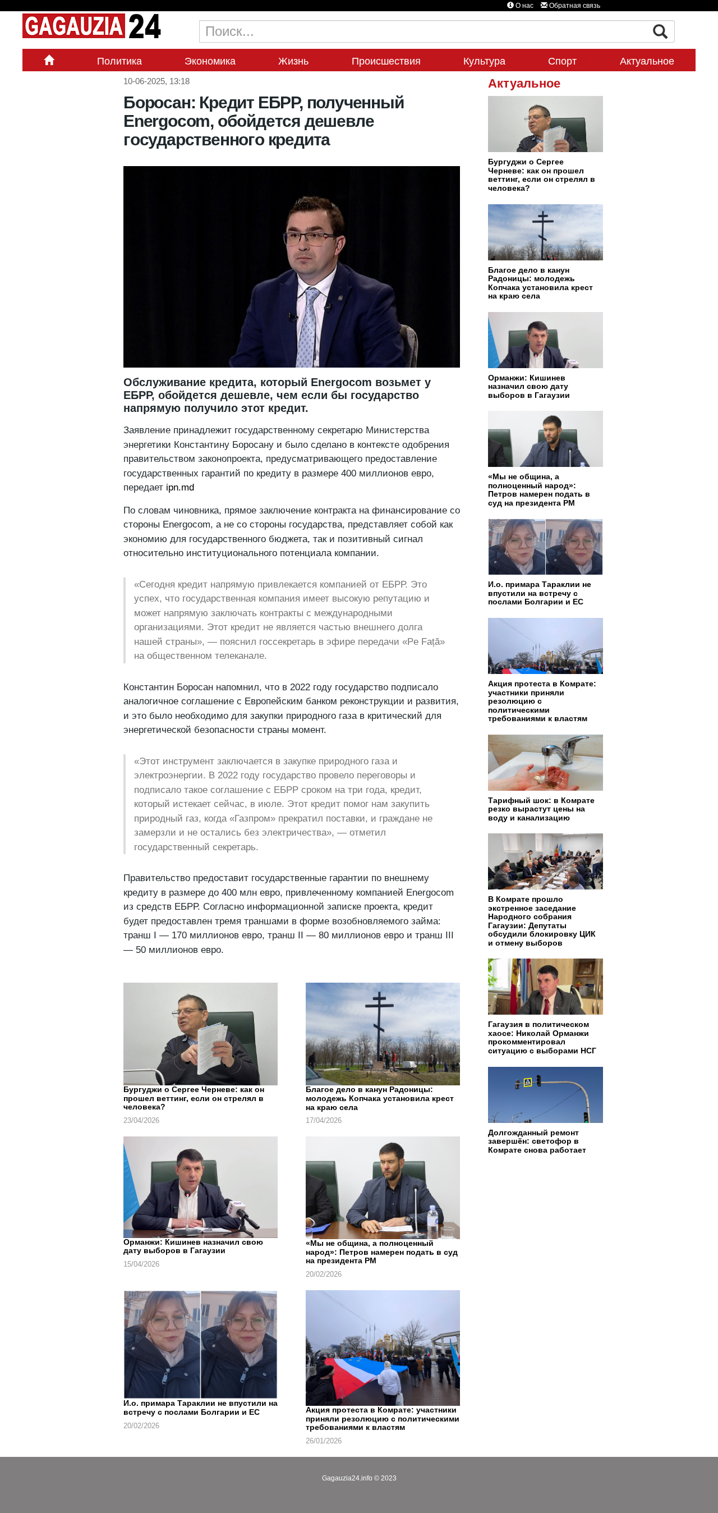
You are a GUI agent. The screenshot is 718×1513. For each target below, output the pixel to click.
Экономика (210, 61)
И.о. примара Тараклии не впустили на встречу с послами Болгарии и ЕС (200, 1407)
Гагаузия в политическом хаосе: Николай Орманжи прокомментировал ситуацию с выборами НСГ (542, 1037)
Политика (119, 61)
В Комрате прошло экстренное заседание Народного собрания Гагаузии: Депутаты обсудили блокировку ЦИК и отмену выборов (542, 921)
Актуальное (647, 61)
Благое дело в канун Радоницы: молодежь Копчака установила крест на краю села (380, 1098)
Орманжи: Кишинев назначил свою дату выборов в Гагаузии (193, 1246)
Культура (484, 61)
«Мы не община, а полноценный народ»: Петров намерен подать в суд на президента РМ (382, 1252)
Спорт (562, 61)
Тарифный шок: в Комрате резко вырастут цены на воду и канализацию (541, 809)
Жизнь (293, 61)
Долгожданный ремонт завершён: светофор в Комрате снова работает (537, 1141)
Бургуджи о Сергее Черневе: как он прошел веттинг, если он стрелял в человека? (193, 1098)
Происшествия (386, 61)
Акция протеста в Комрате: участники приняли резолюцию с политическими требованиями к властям (382, 1418)
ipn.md (178, 487)
